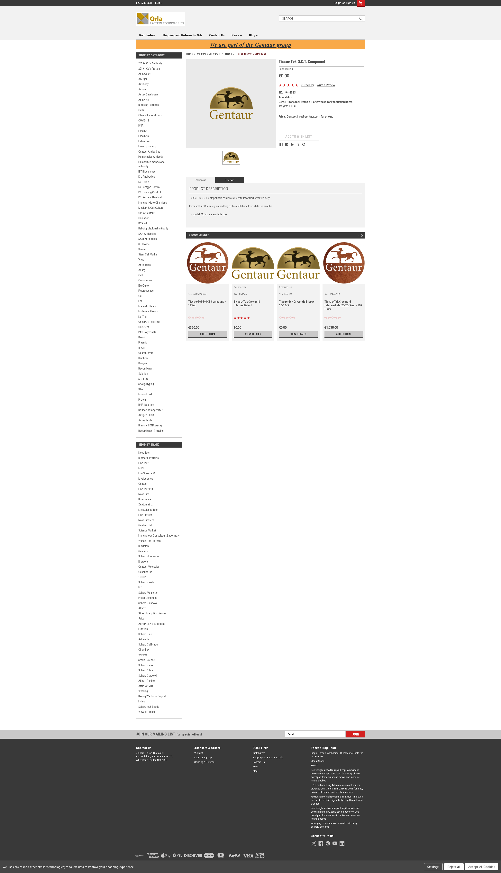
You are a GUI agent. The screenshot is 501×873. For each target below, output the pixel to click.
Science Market (147, 530)
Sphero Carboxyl (147, 675)
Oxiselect (143, 327)
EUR (157, 2)
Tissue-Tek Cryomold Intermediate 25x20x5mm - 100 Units (343, 305)
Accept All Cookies (481, 867)
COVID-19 (143, 120)
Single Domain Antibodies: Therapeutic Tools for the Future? (337, 755)
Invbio (141, 701)
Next (362, 235)
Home (189, 54)
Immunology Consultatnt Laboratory (158, 535)
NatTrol (142, 316)
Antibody (143, 84)
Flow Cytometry (147, 146)
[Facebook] (281, 144)
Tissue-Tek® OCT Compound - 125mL (207, 303)
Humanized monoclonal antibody (151, 164)
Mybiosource (145, 478)
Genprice (143, 551)
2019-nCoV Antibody (150, 63)
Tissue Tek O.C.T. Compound (251, 54)
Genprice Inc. (145, 572)
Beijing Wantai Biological (152, 696)
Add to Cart (207, 334)
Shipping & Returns (204, 762)
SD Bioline (144, 244)
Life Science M (146, 473)
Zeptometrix (145, 504)
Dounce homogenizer (150, 410)
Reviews (229, 180)
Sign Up (350, 2)
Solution (143, 373)
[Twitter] (298, 144)
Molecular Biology (148, 311)
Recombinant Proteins (151, 430)
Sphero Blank (145, 665)
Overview (201, 180)
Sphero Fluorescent (149, 556)
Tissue (228, 54)
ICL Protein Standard (150, 197)
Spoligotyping (146, 384)
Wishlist (198, 753)
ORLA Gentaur (146, 213)
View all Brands (147, 712)
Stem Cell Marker (148, 254)
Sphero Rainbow (147, 603)
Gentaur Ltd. (145, 525)
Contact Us (217, 35)
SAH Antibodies (147, 234)
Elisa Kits (143, 136)
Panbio (142, 337)
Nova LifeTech (146, 520)
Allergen (143, 79)
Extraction (144, 141)
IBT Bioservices (147, 171)
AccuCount (144, 74)
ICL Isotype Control (149, 187)
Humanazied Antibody (150, 156)
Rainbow (143, 358)
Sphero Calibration (148, 644)
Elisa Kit (142, 131)
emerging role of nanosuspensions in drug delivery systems (334, 825)
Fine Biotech (145, 515)
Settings (433, 867)
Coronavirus (145, 280)
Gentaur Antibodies (149, 151)
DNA (140, 125)
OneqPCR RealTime (149, 322)
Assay (141, 270)
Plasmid (142, 342)
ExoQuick (143, 285)
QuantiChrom (145, 353)
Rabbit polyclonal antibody (153, 228)
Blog (252, 35)
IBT (140, 587)
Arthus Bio (144, 639)
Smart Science (146, 660)
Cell (140, 275)
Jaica (141, 618)
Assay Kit (143, 100)
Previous (359, 235)
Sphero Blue (145, 634)
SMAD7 (315, 765)
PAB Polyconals (147, 332)
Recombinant (145, 368)
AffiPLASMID (145, 686)
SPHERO (143, 379)
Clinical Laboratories (150, 115)
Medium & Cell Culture (150, 207)
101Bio (142, 577)
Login (337, 2)
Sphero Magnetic (148, 592)
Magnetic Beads (147, 306)
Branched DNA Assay (150, 425)
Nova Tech (144, 452)
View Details (253, 334)
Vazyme (142, 655)
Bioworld (143, 561)
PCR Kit (142, 223)
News (236, 35)
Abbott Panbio (146, 680)
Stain (141, 389)
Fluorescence (146, 290)
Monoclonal (145, 394)
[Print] (292, 144)
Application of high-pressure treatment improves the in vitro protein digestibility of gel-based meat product (337, 800)
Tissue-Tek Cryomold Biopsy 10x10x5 (296, 303)
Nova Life (143, 494)
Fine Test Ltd (145, 489)
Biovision (143, 546)
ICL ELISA (143, 182)
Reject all (453, 867)
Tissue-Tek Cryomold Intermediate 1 (247, 303)
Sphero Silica (145, 670)
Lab (140, 301)
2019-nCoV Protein (149, 68)
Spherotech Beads (148, 706)
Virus (141, 259)
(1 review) (307, 85)
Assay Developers (148, 94)
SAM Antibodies (147, 239)
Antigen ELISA (146, 415)
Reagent (143, 363)
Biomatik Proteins (148, 458)
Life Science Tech (148, 510)
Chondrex (143, 649)
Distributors (147, 35)
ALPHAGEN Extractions (151, 624)
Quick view (253, 281)
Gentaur (142, 483)
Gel (140, 296)
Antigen (142, 89)
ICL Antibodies (146, 176)
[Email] (286, 144)
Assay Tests (145, 420)
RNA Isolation (146, 404)
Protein (142, 399)
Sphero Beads (146, 582)
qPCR (141, 348)
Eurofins (143, 629)
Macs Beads (317, 761)
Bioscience (144, 499)
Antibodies (144, 265)
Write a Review (326, 85)
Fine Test (143, 463)
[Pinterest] (303, 144)
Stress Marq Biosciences (152, 613)
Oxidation (143, 218)
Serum (142, 249)
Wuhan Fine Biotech (149, 541)
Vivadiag (143, 691)
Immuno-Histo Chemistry (152, 202)
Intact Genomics (147, 598)
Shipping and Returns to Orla (182, 35)
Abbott (142, 608)
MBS (141, 468)
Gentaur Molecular (148, 566)
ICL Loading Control (149, 192)
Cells (141, 110)
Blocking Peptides (148, 105)
